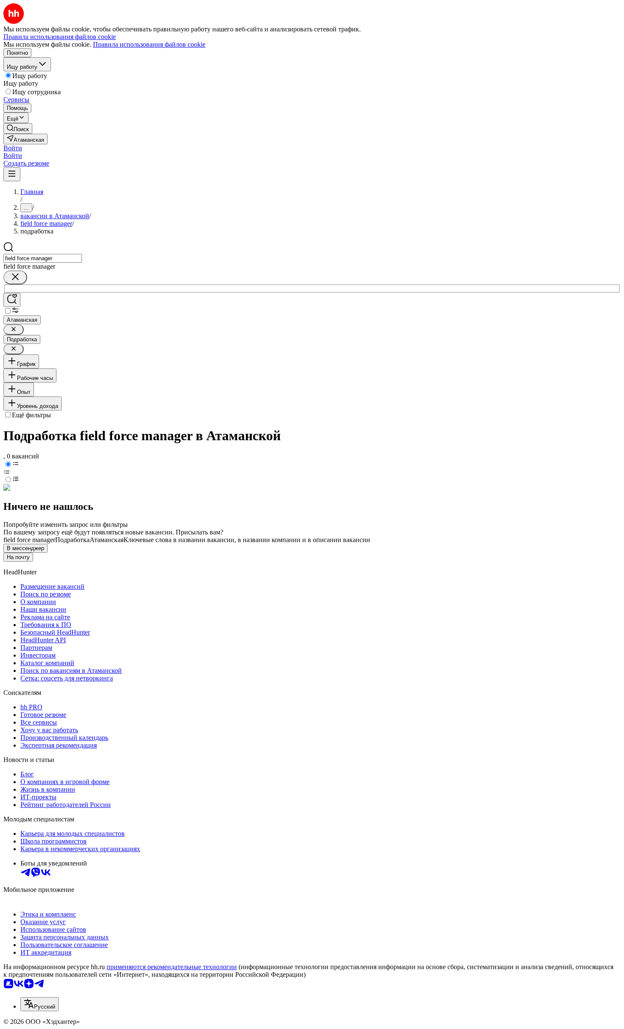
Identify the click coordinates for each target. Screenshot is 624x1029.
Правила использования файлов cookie (149, 44)
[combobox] (42, 258)
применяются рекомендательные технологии (172, 966)
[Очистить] (15, 277)
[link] (17, 128)
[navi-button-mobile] (11, 174)
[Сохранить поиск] (11, 300)
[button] (12, 148)
